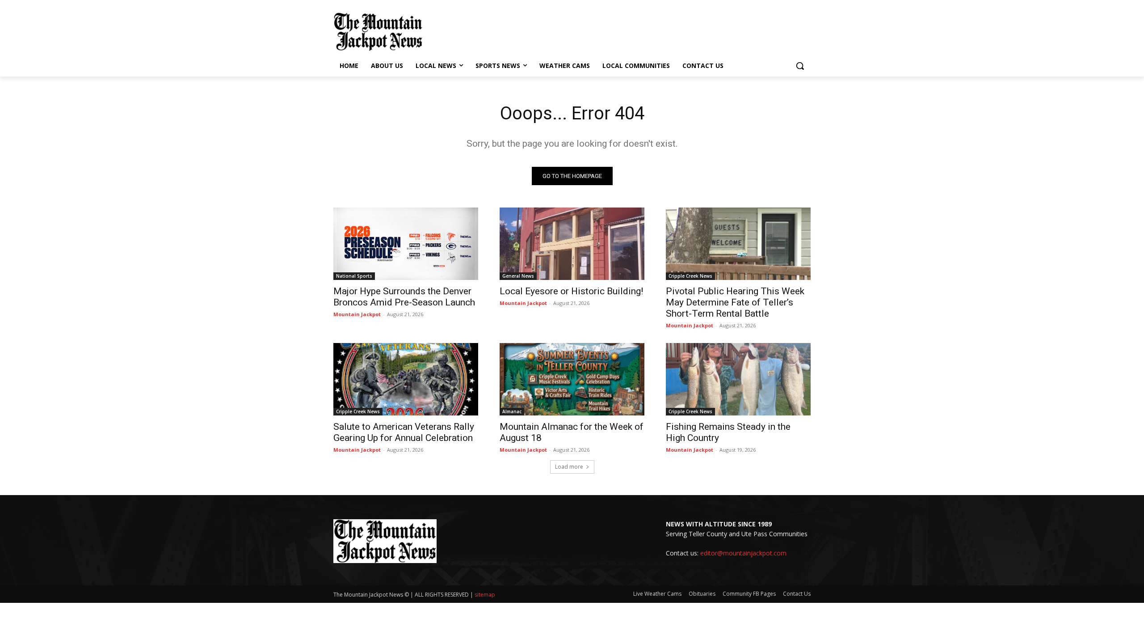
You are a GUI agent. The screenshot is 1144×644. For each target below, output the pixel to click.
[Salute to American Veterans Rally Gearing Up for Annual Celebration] (405, 379)
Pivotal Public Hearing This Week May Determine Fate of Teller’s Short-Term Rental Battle (735, 302)
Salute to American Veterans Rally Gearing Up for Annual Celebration (403, 432)
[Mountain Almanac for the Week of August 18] (572, 379)
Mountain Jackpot (357, 314)
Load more (569, 466)
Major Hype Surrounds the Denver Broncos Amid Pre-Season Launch (404, 297)
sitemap (485, 594)
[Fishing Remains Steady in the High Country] (738, 379)
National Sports (354, 276)
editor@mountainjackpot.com (743, 553)
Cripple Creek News (690, 276)
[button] (800, 65)
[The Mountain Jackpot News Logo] (378, 32)
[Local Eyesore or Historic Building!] (572, 244)
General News (518, 276)
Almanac (512, 411)
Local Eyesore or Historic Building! (571, 291)
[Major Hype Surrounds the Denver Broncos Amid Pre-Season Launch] (405, 244)
